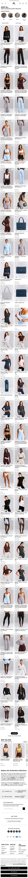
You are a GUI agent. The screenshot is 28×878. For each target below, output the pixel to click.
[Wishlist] (19, 3)
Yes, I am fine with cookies (14, 868)
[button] (0, 0)
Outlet (20, 847)
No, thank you (14, 871)
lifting (6, 784)
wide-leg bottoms (12, 778)
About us (3, 846)
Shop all (25, 741)
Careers (2, 850)
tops (4, 778)
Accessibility (12, 846)
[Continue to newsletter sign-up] (24, 808)
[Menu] (2, 3)
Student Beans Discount (4, 853)
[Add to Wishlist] (12, 27)
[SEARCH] (23, 3)
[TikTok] (16, 832)
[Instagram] (8, 832)
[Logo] (14, 3)
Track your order (13, 851)
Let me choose (14, 875)
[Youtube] (14, 832)
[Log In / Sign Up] (5, 3)
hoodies (22, 777)
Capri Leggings (21, 851)
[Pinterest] (19, 832)
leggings (13, 777)
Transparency (3, 848)
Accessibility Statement (12, 849)
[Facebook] (11, 832)
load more (14, 733)
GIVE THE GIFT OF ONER (14, 821)
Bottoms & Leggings (22, 849)
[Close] (27, 856)
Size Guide (12, 853)
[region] (14, 866)
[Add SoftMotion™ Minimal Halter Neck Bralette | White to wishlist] (11, 744)
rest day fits (16, 782)
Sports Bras (21, 853)
